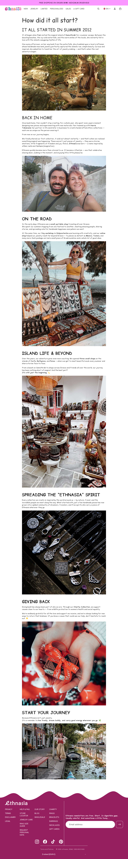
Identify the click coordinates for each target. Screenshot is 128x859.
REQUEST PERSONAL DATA (24, 832)
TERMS (8, 813)
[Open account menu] (115, 8)
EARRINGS (53, 821)
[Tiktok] (53, 841)
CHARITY (53, 809)
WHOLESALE (39, 817)
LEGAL (7, 821)
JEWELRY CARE (26, 820)
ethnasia (65, 849)
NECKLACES (54, 825)
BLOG (36, 813)
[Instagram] (37, 841)
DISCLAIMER (10, 817)
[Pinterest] (61, 841)
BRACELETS (54, 817)
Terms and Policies (47, 849)
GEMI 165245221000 (76, 849)
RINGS (52, 813)
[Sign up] (119, 824)
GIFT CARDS (54, 829)
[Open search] (98, 8)
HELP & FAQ (25, 809)
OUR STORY (39, 809)
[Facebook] (45, 841)
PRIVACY (8, 809)
